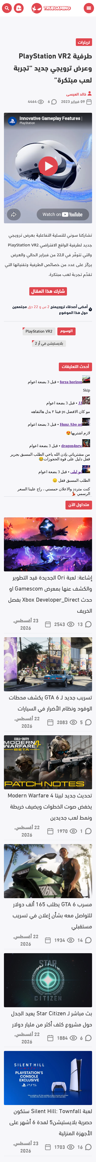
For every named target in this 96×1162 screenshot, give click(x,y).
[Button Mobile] (89, 8)
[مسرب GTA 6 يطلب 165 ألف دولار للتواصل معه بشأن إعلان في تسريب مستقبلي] (48, 871)
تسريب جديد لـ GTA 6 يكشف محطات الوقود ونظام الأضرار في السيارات (50, 702)
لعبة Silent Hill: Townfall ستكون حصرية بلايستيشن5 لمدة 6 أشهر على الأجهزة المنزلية (50, 1121)
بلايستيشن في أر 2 (49, 343)
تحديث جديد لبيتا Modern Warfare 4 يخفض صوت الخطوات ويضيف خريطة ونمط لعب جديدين (50, 805)
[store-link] (18, 8)
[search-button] (7, 8)
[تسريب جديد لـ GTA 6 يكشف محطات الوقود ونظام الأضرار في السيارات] (48, 664)
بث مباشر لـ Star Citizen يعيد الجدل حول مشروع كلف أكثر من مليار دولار (51, 1018)
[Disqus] (48, 434)
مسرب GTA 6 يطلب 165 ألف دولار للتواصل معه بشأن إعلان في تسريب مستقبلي (52, 914)
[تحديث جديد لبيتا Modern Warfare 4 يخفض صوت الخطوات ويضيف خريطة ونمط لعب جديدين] (48, 762)
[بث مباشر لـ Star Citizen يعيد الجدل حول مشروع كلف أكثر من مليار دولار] (48, 980)
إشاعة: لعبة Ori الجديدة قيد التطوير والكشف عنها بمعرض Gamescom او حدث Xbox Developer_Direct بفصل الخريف (50, 593)
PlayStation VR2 (39, 331)
